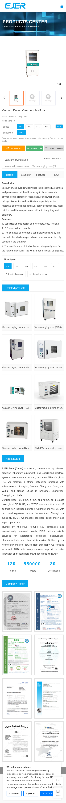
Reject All (30, 793)
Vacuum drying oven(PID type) (46, 166)
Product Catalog (56, 148)
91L (20, 126)
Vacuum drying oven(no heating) (18, 166)
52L (47, 126)
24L (29, 126)
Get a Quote (15, 148)
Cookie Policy (47, 787)
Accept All (47, 793)
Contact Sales (36, 148)
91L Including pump (14, 274)
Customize (14, 793)
